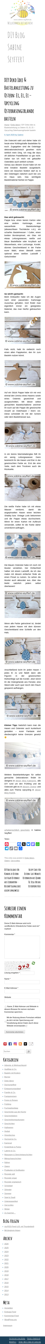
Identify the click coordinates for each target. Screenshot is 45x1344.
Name (7, 979)
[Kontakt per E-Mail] (31, 1045)
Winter (7, 1209)
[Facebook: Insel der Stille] (10, 1045)
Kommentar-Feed (11, 1316)
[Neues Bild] (33, 963)
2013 (6, 1294)
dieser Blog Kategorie (26, 781)
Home (6, 125)
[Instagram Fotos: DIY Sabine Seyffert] (15, 1045)
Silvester (8, 1190)
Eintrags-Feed (10, 1312)
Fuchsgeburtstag (11, 1108)
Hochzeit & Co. (10, 1139)
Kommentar (9, 934)
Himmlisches (9, 1135)
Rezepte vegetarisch (12, 1182)
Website (7, 997)
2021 (6, 1263)
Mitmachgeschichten (12, 1159)
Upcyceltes (15, 861)
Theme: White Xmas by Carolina (30, 1341)
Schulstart (8, 1186)
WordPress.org (10, 1320)
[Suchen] (28, 1051)
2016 (6, 1283)
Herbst (7, 1131)
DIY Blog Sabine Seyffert (16, 47)
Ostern (7, 861)
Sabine (20, 135)
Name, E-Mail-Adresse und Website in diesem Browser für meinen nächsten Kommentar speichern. (21, 1009)
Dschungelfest (10, 1085)
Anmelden (8, 1308)
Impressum (7, 1326)
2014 (6, 1291)
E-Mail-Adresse (11, 988)
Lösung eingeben (12, 973)
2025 (6, 1248)
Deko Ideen (15, 125)
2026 (6, 1244)
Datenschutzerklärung (17, 1338)
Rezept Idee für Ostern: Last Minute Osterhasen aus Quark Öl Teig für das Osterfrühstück (32, 878)
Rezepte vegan (10, 1178)
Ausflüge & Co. (10, 1069)
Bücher (7, 1077)
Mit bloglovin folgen (12, 1230)
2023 (6, 1256)
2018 (6, 1275)
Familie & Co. (10, 1092)
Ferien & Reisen (11, 1100)
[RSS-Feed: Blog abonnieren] (20, 1045)
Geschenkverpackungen (14, 1120)
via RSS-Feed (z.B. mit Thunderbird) (19, 1227)
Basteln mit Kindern (12, 1073)
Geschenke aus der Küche (15, 1112)
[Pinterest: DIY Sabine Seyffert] (5, 1045)
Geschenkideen (10, 1116)
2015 (6, 1287)
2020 (6, 1267)
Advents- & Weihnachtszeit (15, 1065)
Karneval (8, 1143)
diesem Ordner (29, 787)
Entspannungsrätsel (12, 1089)
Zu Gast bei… (10, 1213)
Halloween (8, 1128)
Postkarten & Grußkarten (14, 1170)
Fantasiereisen (10, 1096)
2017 (6, 1279)
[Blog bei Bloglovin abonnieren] (25, 1045)
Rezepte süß (9, 1174)
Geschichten (9, 1124)
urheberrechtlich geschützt (17, 830)
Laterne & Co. (10, 1151)
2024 (6, 1252)
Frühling (7, 1104)
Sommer (7, 1194)
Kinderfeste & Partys (12, 1147)
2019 (6, 1271)
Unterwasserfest (11, 1201)
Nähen (7, 1162)
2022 (6, 1260)
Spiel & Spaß (9, 1197)
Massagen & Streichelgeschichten (18, 1155)
